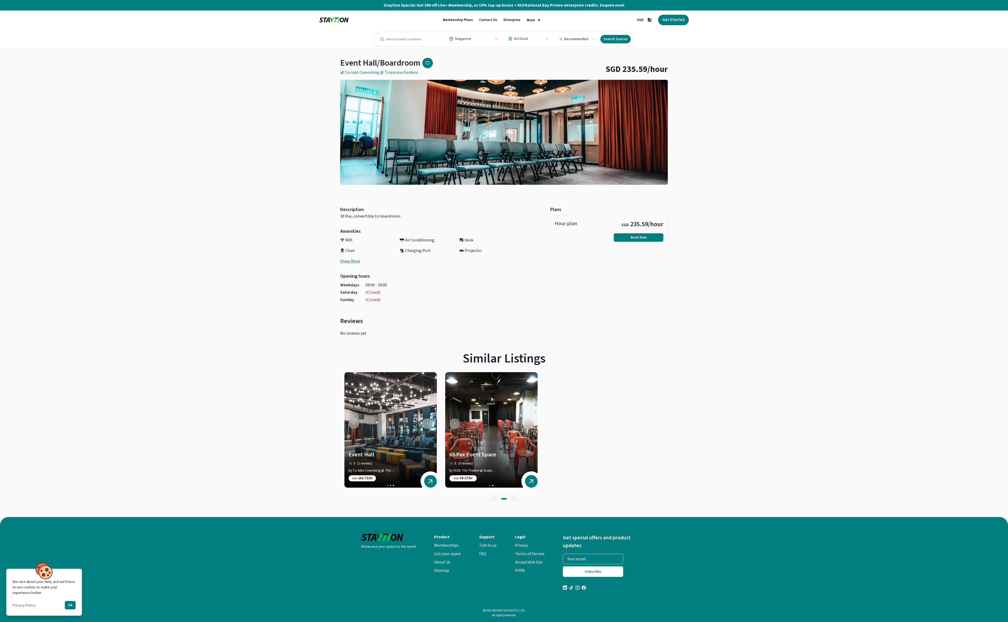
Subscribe (593, 571)
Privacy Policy (24, 605)
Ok (70, 605)
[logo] (334, 20)
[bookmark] (427, 63)
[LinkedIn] (565, 588)
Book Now (639, 237)
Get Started (673, 20)
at (379, 72)
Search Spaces (615, 39)
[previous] (354, 423)
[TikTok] (571, 588)
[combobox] (449, 39)
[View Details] (430, 481)
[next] (427, 423)
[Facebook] (584, 588)
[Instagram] (577, 588)
